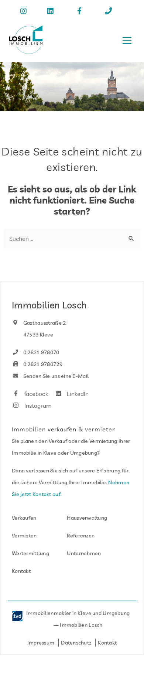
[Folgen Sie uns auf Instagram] (25, 11)
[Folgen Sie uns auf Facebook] (80, 11)
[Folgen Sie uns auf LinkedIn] (51, 11)
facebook (35, 393)
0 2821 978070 (40, 352)
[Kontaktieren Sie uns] (110, 11)
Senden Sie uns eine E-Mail (55, 376)
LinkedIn (76, 393)
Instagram (37, 405)
